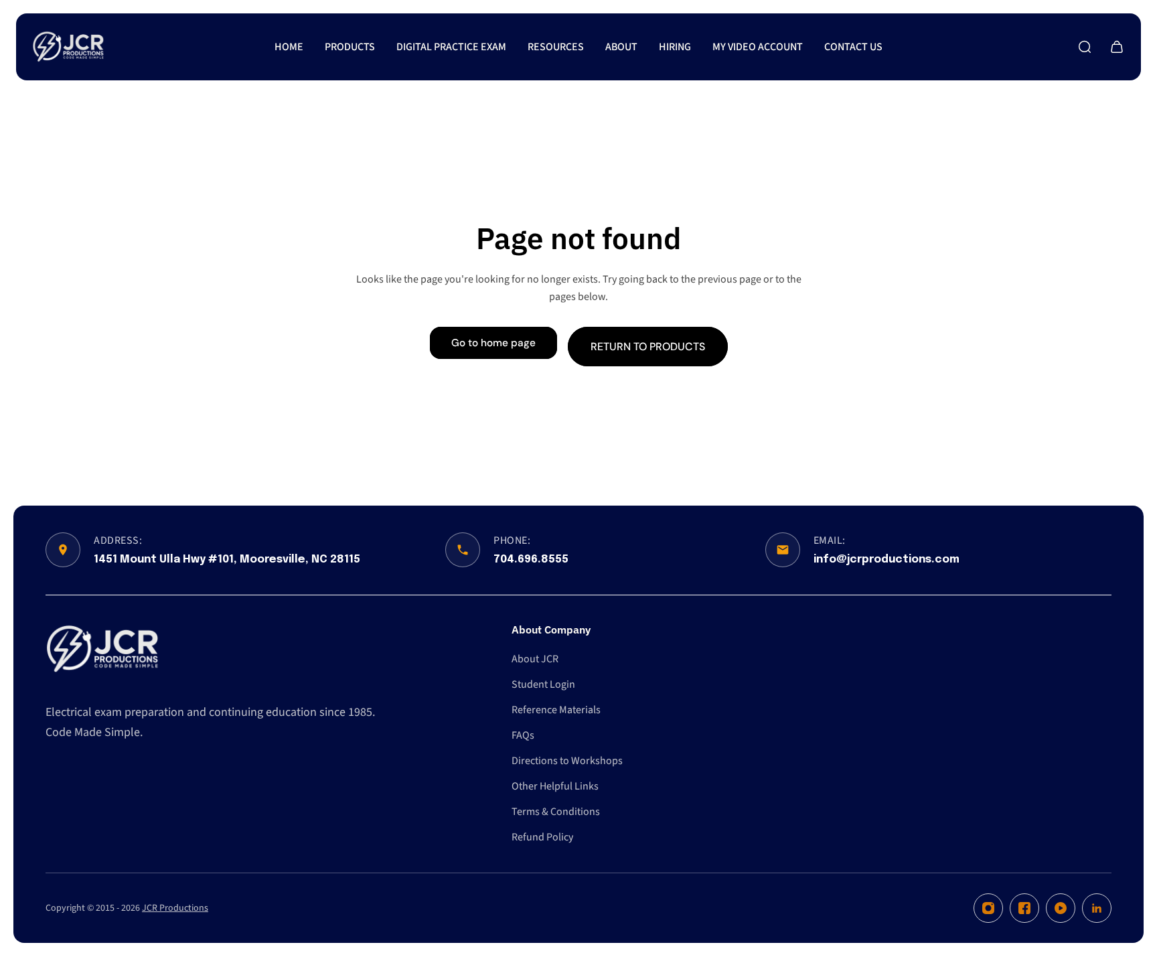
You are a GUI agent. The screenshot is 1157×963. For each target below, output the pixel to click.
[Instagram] (988, 908)
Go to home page (493, 343)
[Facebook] (1024, 908)
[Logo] (68, 46)
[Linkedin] (1096, 908)
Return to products (648, 346)
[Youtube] (1060, 908)
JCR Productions (175, 908)
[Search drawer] (1085, 47)
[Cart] (1117, 47)
